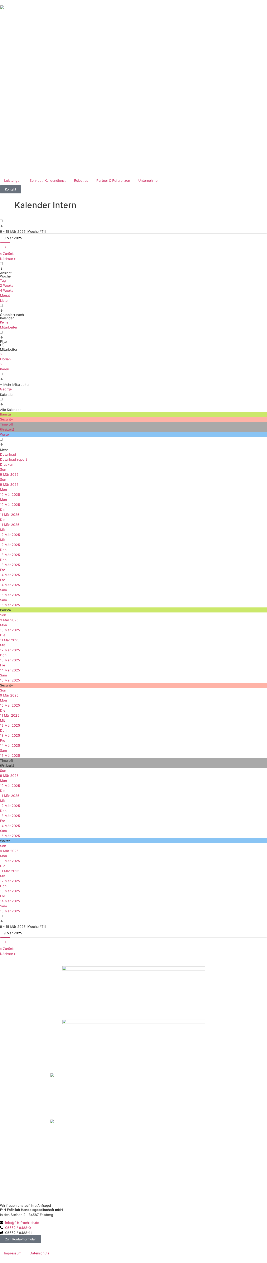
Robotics (81, 180)
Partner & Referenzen (113, 180)
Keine (4, 322)
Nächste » (8, 259)
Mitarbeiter (8, 327)
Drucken (6, 464)
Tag (3, 280)
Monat (5, 295)
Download (8, 454)
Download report (13, 459)
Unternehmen (148, 180)
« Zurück (7, 254)
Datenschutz (39, 1253)
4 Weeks (6, 290)
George (6, 389)
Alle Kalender (10, 409)
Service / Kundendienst (48, 180)
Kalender (7, 394)
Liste (4, 300)
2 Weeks (6, 285)
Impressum (12, 1253)
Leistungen (12, 180)
